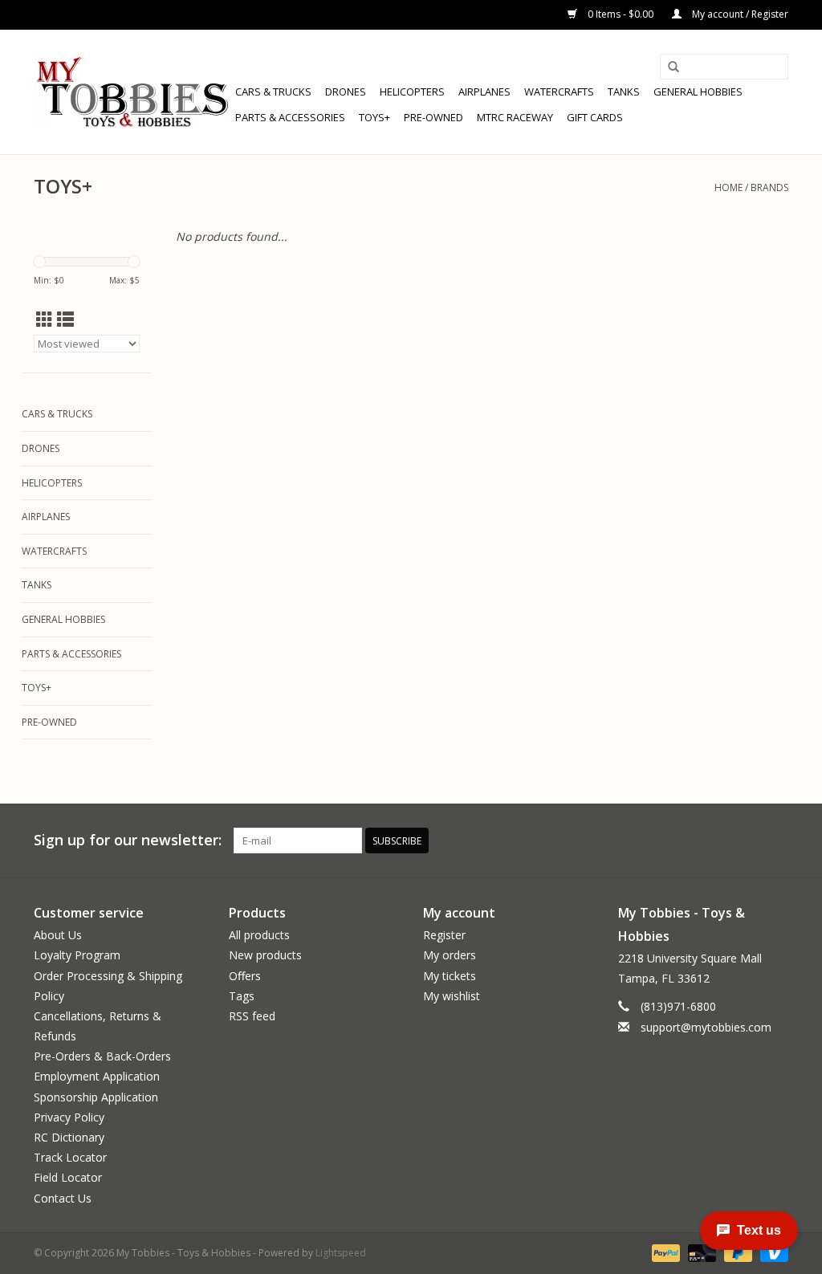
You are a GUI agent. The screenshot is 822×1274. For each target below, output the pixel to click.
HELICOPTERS (412, 91)
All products (259, 934)
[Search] (673, 67)
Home (728, 187)
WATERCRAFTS (559, 91)
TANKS (624, 91)
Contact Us (63, 1198)
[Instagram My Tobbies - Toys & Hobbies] (775, 840)
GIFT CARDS (595, 117)
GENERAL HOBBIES (698, 91)
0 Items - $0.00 (620, 14)
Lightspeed (340, 1253)
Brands (769, 187)
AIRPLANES (484, 91)
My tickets (449, 975)
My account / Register (739, 14)
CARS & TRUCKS (273, 91)
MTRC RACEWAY (515, 117)
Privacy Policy (69, 1117)
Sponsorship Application (96, 1097)
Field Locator (68, 1177)
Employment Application (97, 1076)
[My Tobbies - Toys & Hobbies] (132, 92)
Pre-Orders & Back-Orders (102, 1056)
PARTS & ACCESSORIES (290, 117)
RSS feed (252, 1016)
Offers (245, 975)
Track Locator (70, 1157)
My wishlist (451, 995)
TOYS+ (374, 117)
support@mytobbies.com (706, 1027)
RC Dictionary (69, 1137)
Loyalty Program (77, 955)
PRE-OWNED (433, 117)
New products (265, 955)
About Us (58, 934)
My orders (449, 955)
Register (444, 934)
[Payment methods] (664, 1252)
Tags (241, 995)
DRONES (345, 91)
